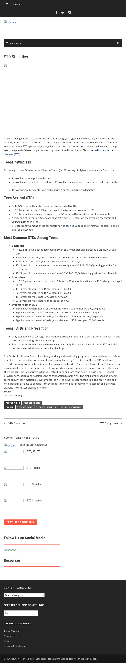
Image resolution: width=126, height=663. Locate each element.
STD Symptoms (109, 423)
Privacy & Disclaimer (15, 646)
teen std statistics (71, 407)
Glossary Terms (12, 636)
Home (7, 641)
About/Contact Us (14, 631)
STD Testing (33, 467)
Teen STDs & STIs (31, 403)
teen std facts (24, 407)
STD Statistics (34, 500)
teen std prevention (46, 407)
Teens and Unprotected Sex (33, 444)
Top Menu (15, 4)
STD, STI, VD (33, 451)
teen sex (70, 225)
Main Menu (15, 43)
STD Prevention (17, 423)
